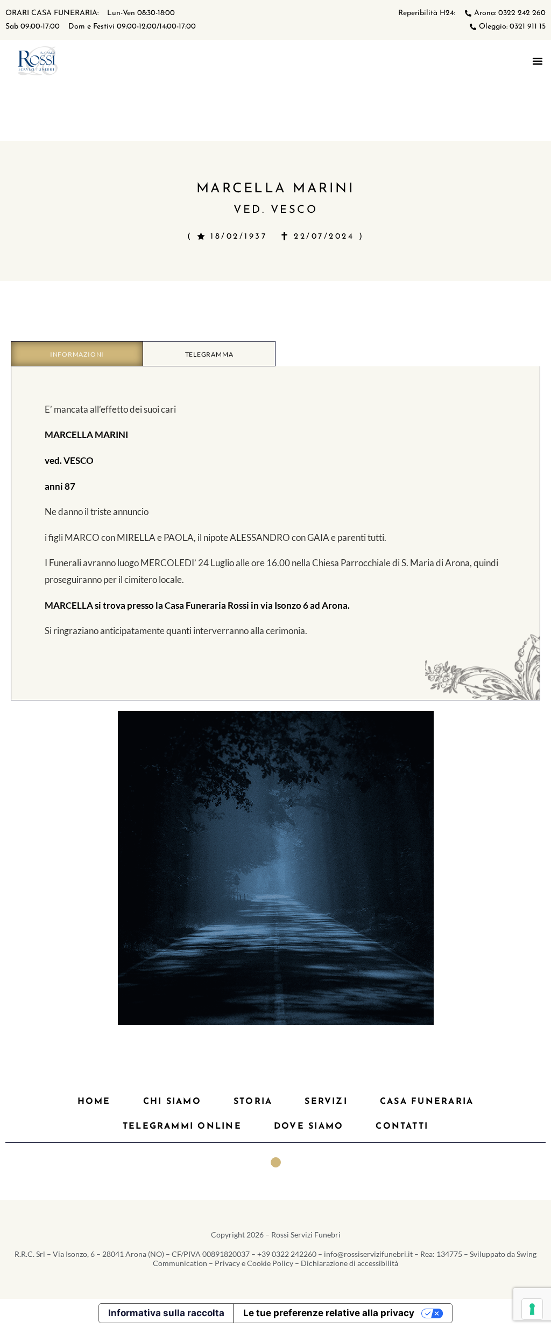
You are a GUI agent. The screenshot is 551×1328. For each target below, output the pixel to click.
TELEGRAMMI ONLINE (182, 1126)
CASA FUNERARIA (427, 1101)
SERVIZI (326, 1101)
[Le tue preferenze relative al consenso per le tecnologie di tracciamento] (532, 1309)
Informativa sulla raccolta (166, 1313)
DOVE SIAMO (308, 1126)
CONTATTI (402, 1126)
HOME (94, 1101)
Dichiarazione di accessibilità (349, 1263)
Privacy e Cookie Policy (254, 1263)
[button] (537, 61)
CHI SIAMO (172, 1101)
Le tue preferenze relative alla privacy (328, 1313)
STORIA (253, 1101)
